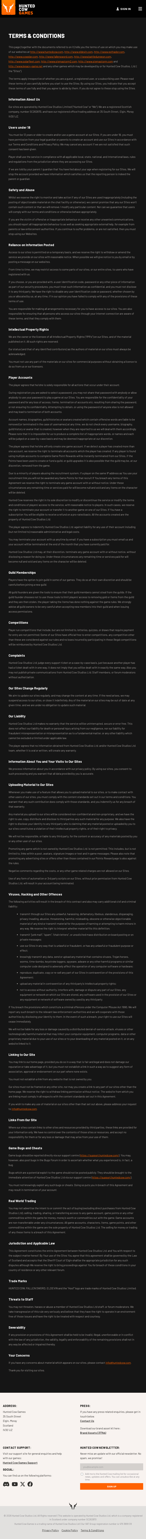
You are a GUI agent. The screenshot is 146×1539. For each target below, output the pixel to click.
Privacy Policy (50, 1530)
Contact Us (87, 1420)
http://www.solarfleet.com (24, 61)
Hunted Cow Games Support (20, 1462)
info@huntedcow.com (24, 1108)
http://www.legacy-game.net (26, 66)
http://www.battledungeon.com (92, 56)
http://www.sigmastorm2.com (59, 61)
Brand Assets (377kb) (93, 1432)
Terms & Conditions (92, 1530)
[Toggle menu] (140, 9)
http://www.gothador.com (109, 51)
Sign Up (111, 1486)
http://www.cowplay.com (23, 56)
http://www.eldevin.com (78, 51)
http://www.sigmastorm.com (95, 61)
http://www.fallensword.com (56, 56)
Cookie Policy (70, 1530)
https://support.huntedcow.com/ (99, 1155)
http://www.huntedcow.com (46, 51)
